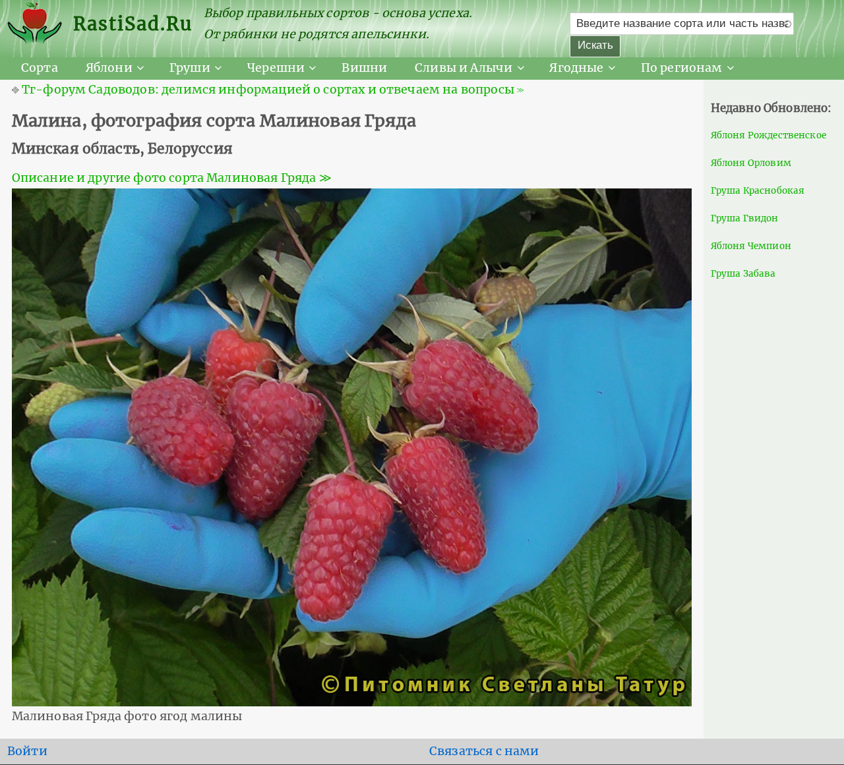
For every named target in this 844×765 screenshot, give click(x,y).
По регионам (682, 68)
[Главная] (40, 24)
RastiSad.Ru (133, 24)
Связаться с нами (484, 751)
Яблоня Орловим (751, 163)
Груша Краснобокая (758, 190)
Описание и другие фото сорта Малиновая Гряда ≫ (172, 178)
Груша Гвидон (745, 218)
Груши (189, 68)
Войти (27, 751)
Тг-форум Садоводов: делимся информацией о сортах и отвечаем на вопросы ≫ (273, 89)
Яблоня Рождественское (768, 135)
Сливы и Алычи (463, 68)
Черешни (276, 68)
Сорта (39, 68)
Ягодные (576, 68)
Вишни (364, 68)
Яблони (109, 68)
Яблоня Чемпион (751, 246)
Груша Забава (743, 273)
